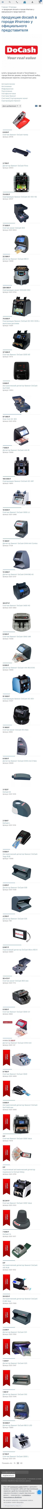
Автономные (7, 86)
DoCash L (6, 823)
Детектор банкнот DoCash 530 (15, 888)
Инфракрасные (7, 89)
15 (14, 1463)
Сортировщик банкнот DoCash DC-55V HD (20, 197)
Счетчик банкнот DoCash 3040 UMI (17, 637)
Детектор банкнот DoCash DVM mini (17, 1043)
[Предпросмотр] (21, 120)
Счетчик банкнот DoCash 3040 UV (16, 1012)
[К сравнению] (35, 111)
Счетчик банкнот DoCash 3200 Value (17, 1139)
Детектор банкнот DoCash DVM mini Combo (20, 543)
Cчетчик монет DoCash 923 (14, 228)
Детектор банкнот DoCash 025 (15, 1363)
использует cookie (16, 1487)
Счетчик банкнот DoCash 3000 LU (16, 512)
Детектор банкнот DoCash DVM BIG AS (18, 574)
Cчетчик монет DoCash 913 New (15, 730)
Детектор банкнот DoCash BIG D (15, 259)
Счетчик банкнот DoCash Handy (15, 135)
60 (21, 1463)
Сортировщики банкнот (11, 101)
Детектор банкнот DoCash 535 (15, 919)
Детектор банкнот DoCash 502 (15, 1394)
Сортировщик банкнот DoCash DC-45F (18, 481)
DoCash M (7, 792)
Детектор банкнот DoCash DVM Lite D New (20, 761)
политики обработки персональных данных (16, 1481)
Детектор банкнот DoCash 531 (15, 1332)
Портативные (7, 91)
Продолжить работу (13, 1506)
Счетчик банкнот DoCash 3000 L (16, 1456)
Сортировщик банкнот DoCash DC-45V (18, 699)
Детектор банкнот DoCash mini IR (16, 450)
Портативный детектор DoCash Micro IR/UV (20, 950)
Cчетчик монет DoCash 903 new (15, 981)
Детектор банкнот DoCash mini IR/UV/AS (19, 668)
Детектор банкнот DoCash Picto (15, 166)
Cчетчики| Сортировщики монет (15, 98)
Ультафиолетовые (9, 94)
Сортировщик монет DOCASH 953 (16, 290)
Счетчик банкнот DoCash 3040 (15, 1074)
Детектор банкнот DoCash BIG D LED (17, 1425)
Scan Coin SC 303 (10, 419)
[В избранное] (38, 111)
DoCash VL (7, 1234)
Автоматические (8, 84)
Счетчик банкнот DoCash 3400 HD (16, 606)
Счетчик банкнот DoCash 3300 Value (17, 1203)
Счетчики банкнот (9, 96)
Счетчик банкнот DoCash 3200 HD (16, 355)
